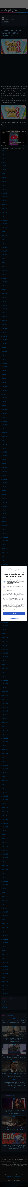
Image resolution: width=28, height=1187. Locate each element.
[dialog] (14, 593)
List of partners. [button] (9, 600)
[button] (14, 591)
